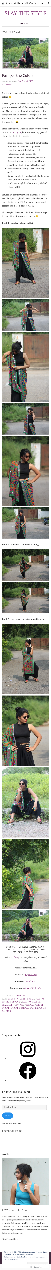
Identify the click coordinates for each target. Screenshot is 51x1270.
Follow (7, 1115)
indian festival (20, 1008)
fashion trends (31, 1002)
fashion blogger (11, 1002)
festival (18, 1005)
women (34, 1008)
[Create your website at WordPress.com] (25, 3)
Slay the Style (31, 974)
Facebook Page (12, 1131)
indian (6, 1008)
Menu (27, 23)
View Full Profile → (10, 1239)
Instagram (16, 132)
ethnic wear (27, 999)
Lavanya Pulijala (14, 1210)
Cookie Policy (13, 1259)
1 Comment (7, 84)
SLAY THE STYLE (26, 13)
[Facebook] (27, 1080)
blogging (13, 999)
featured (7, 1005)
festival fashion (34, 1005)
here (15, 957)
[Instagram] (27, 1058)
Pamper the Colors (17, 75)
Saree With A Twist (32, 988)
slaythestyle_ (31, 981)
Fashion (20, 995)
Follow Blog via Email (16, 1092)
